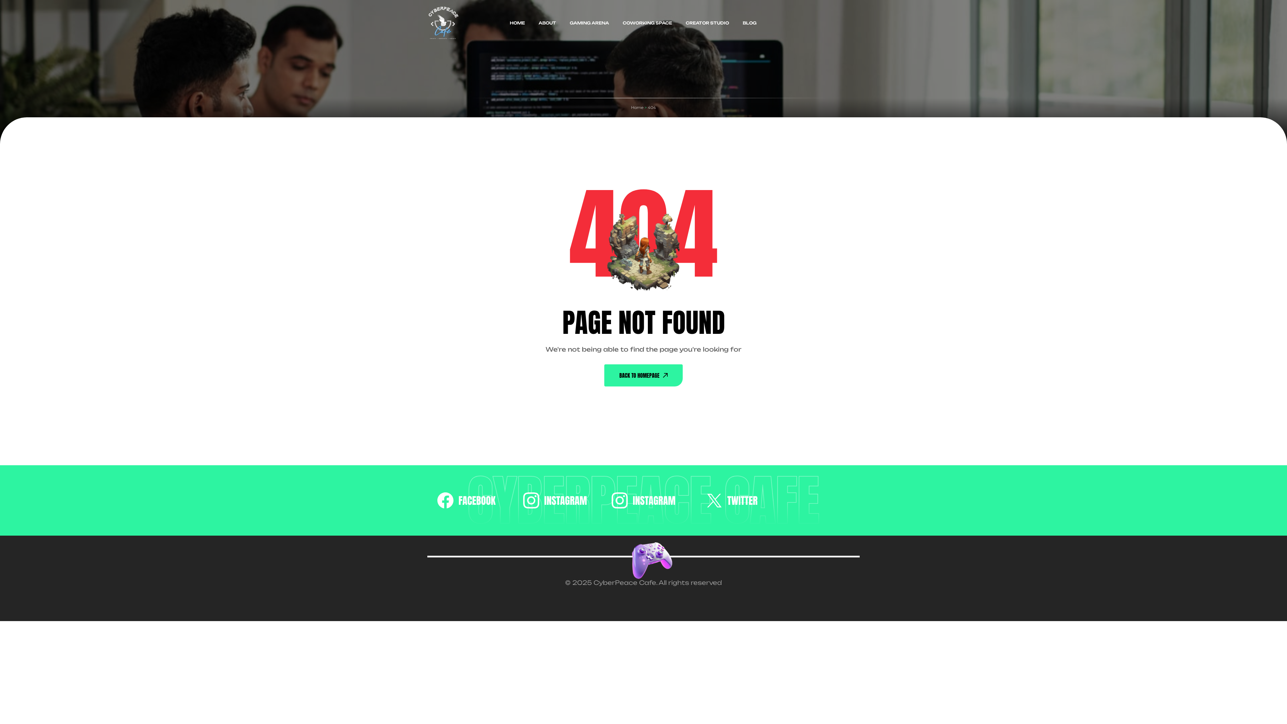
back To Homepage (639, 375)
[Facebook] (466, 500)
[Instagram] (555, 500)
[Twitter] (732, 500)
